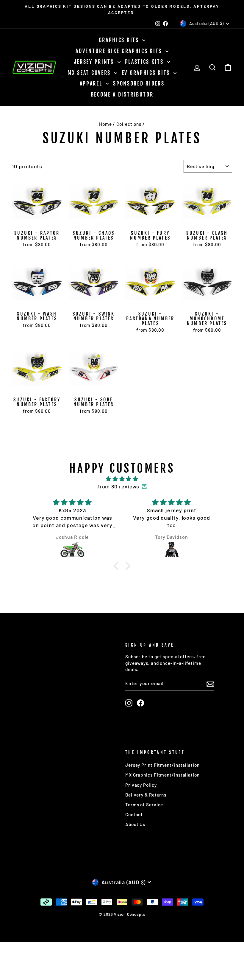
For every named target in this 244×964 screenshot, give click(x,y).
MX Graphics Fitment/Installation (162, 774)
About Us (135, 824)
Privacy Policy (141, 785)
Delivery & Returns (145, 794)
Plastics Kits (145, 61)
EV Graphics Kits (147, 72)
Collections (128, 124)
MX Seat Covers (90, 72)
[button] (117, 566)
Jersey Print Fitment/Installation (162, 765)
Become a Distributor (122, 94)
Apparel (92, 83)
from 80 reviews (118, 486)
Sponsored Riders (138, 83)
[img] (122, 478)
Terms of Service (144, 804)
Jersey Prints (95, 61)
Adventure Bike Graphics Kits (120, 51)
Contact (134, 814)
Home (105, 124)
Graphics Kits (120, 40)
